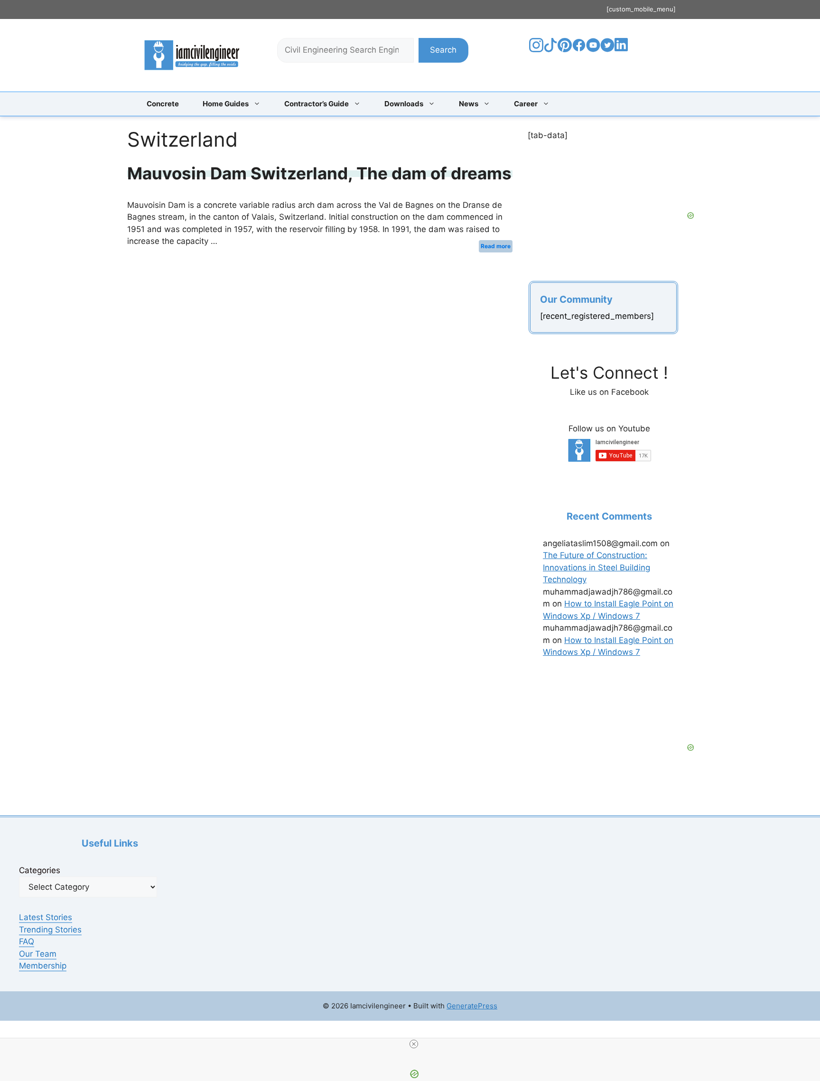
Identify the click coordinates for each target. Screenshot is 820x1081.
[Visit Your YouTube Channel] (593, 49)
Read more (496, 246)
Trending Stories (50, 929)
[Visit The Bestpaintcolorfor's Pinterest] (565, 49)
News (468, 103)
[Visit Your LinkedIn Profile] (623, 51)
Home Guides (226, 103)
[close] (414, 1044)
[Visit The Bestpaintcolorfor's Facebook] (579, 49)
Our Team (37, 954)
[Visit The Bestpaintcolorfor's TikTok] (550, 49)
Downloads (403, 103)
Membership (42, 965)
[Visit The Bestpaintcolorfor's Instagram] (536, 49)
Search (443, 50)
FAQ (26, 941)
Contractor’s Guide (316, 103)
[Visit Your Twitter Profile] (607, 49)
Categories (39, 870)
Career (526, 103)
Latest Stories (45, 917)
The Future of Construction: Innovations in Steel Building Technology (596, 567)
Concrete (163, 103)
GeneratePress (472, 1005)
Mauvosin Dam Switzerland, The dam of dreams (319, 173)
